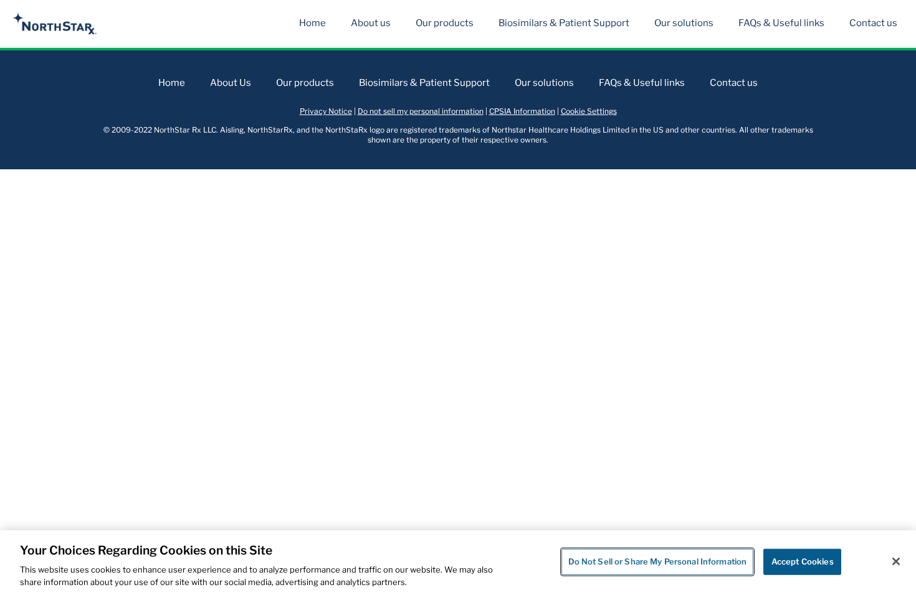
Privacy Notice (326, 111)
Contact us (873, 23)
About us (371, 23)
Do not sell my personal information (421, 111)
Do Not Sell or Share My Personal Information (657, 561)
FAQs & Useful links (781, 23)
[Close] (896, 561)
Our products (445, 23)
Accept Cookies (802, 561)
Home (312, 23)
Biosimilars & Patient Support (564, 23)
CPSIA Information (522, 111)
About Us (230, 82)
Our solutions (683, 23)
